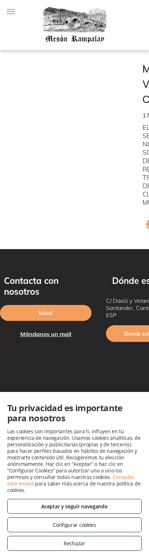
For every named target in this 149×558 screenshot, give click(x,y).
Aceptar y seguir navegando (74, 506)
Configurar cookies (74, 524)
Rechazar (74, 543)
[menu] (11, 11)
